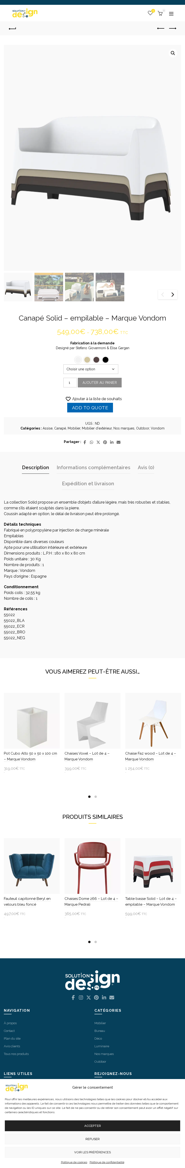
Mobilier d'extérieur (97, 428)
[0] (159, 13)
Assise (48, 428)
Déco (98, 1038)
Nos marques (123, 428)
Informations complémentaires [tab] (93, 467)
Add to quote (90, 407)
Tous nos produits (16, 1054)
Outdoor (142, 428)
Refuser (93, 1139)
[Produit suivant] (173, 28)
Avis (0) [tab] (146, 467)
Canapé (60, 428)
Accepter (92, 1126)
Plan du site (12, 1038)
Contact (9, 1031)
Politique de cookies (74, 1162)
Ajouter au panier (100, 383)
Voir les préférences (92, 1152)
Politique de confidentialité (107, 1162)
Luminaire (101, 1046)
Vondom (158, 428)
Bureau (99, 1031)
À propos (10, 1023)
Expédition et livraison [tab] (88, 483)
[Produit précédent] (161, 28)
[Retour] (14, 28)
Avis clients (12, 1046)
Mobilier (74, 428)
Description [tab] (35, 467)
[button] (173, 53)
